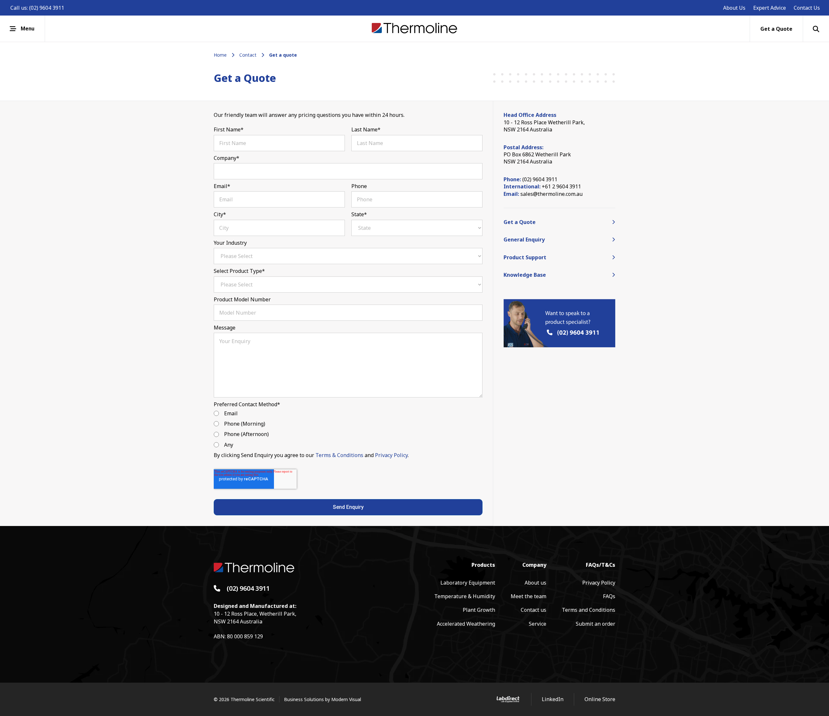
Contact (247, 55)
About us (535, 582)
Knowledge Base (525, 274)
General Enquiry (524, 239)
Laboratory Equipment (467, 582)
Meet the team (528, 596)
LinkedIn (552, 699)
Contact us (533, 609)
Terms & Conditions (339, 455)
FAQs (609, 596)
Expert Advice (769, 7)
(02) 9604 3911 (46, 7)
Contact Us (807, 7)
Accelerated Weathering (466, 623)
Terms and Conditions (588, 609)
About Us (734, 7)
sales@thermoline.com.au (551, 193)
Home (220, 55)
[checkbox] (348, 429)
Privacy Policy (391, 455)
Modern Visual (346, 699)
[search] (816, 29)
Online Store (600, 699)
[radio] (348, 413)
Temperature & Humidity (464, 596)
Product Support (525, 257)
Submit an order (595, 623)
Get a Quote (520, 222)
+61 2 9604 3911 (561, 186)
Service (537, 623)
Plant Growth (479, 609)
